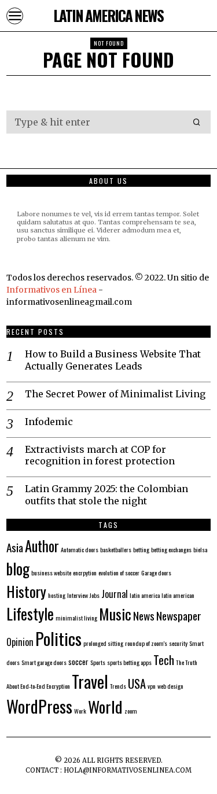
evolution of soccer (118, 572)
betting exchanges (171, 549)
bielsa (200, 549)
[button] (197, 122)
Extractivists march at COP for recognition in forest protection (100, 455)
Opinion (20, 642)
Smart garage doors (44, 662)
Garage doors (156, 572)
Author (42, 546)
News (144, 615)
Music (115, 614)
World (105, 706)
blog (18, 568)
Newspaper (178, 615)
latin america (145, 595)
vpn (152, 685)
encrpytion (85, 572)
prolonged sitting (103, 643)
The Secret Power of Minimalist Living (115, 394)
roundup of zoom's (146, 643)
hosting (56, 595)
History (26, 591)
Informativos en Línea (52, 290)
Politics (58, 638)
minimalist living (76, 617)
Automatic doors (79, 549)
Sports (97, 662)
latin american (177, 595)
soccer (78, 661)
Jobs (95, 595)
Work (80, 710)
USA (137, 683)
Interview (77, 595)
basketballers (115, 549)
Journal (114, 594)
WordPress (39, 705)
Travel (90, 681)
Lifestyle (30, 613)
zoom (130, 710)
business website (51, 572)
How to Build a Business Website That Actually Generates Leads (113, 360)
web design (170, 685)
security (178, 643)
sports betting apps (129, 662)
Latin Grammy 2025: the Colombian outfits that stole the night (106, 495)
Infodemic (49, 421)
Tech (163, 660)
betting (141, 549)
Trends (118, 685)
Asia (14, 547)
